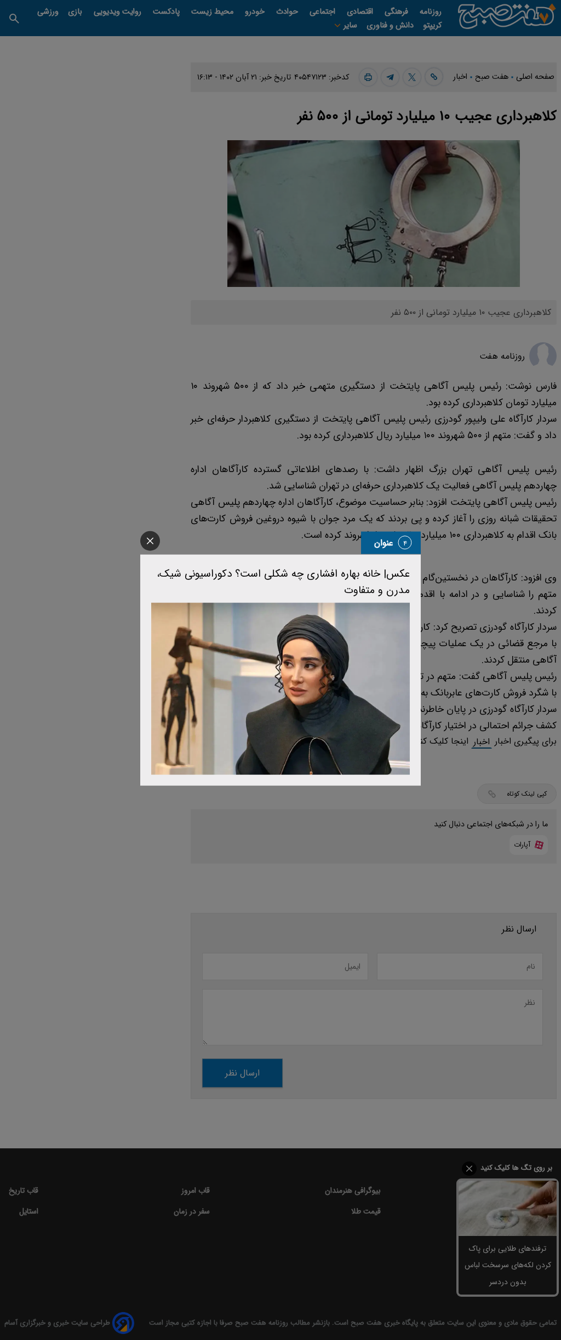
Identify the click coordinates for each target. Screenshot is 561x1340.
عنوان (383, 542)
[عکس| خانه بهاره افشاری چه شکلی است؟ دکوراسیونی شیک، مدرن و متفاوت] (280, 688)
